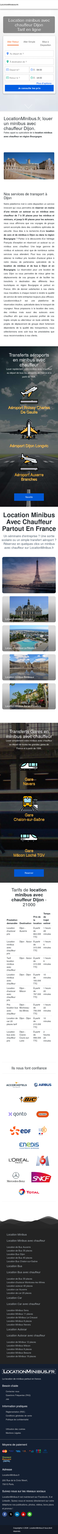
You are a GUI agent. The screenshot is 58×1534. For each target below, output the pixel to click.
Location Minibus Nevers (19, 1324)
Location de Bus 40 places (19, 1257)
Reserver (29, 872)
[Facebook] (4, 1514)
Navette (29, 496)
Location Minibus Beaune (19, 1352)
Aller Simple (29, 41)
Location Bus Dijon (16, 1254)
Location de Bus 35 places (19, 1250)
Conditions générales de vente (19, 1415)
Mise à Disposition (45, 43)
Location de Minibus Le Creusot (22, 1317)
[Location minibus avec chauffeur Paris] (29, 575)
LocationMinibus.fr (37, 1528)
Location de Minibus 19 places (21, 1356)
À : (34, 69)
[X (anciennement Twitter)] (10, 1515)
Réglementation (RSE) (15, 1411)
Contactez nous (12, 1391)
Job (7, 1399)
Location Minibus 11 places (20, 1313)
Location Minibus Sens (18, 1310)
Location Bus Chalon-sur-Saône (22, 1261)
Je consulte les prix (29, 88)
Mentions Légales (13, 1432)
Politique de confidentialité (17, 1419)
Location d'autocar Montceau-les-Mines (26, 1282)
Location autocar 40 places (20, 1285)
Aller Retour (13, 41)
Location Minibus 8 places (19, 1320)
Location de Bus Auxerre (19, 1246)
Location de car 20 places (19, 1292)
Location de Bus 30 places (19, 1278)
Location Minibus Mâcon (18, 1345)
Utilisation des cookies (15, 1429)
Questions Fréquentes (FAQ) (18, 1395)
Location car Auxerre (17, 1289)
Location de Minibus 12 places (21, 1341)
